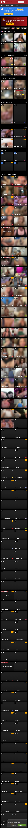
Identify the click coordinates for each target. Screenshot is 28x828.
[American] (13, 28)
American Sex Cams (9, 31)
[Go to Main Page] (8, 2)
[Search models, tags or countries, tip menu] (26, 5)
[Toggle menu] (1, 2)
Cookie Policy (17, 822)
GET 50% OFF (10, 23)
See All (25, 31)
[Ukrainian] (18, 28)
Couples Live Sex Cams (8, 78)
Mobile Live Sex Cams (7, 102)
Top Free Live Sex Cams (8, 55)
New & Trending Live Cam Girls (10, 127)
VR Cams (3, 150)
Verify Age (9, 14)
